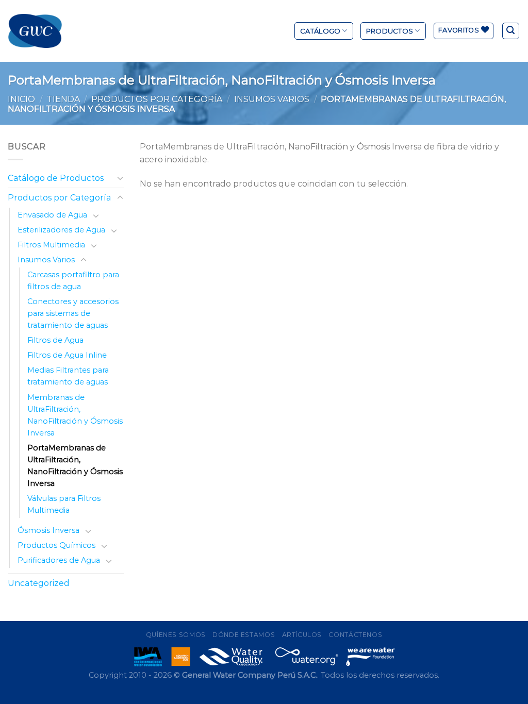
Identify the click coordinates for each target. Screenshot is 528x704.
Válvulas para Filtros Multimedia (64, 504)
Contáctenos (355, 635)
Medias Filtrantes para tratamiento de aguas (68, 376)
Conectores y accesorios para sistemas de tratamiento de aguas (73, 313)
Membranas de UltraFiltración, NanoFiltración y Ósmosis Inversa (75, 415)
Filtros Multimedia (51, 244)
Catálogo (320, 31)
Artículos (302, 635)
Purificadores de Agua (59, 560)
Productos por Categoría (156, 99)
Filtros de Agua (55, 340)
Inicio (21, 99)
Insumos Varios (271, 99)
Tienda (63, 99)
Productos (389, 31)
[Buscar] (511, 31)
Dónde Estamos (243, 635)
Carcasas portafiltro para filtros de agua (73, 280)
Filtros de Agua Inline (67, 355)
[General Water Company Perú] (35, 31)
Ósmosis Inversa (48, 530)
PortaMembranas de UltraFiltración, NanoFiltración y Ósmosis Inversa (75, 465)
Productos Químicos (56, 545)
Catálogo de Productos (56, 178)
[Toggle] (120, 178)
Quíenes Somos (176, 635)
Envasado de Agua (52, 215)
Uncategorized (39, 583)
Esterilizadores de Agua (61, 229)
